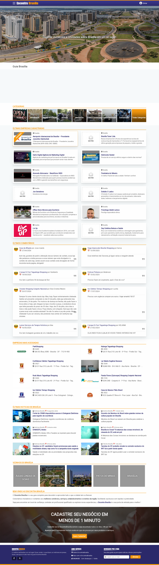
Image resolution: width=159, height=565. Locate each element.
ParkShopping (38, 346)
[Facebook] (14, 558)
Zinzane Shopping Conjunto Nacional (33, 289)
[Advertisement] (79, 86)
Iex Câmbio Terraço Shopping (99, 289)
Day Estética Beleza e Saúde (112, 228)
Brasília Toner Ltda (108, 136)
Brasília (132, 476)
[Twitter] (19, 558)
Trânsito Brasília (108, 444)
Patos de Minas (105, 476)
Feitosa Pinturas (94, 272)
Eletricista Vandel (107, 155)
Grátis (95, 558)
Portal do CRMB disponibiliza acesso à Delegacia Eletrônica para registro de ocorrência (55, 414)
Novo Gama (52, 476)
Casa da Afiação (25, 248)
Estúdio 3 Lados (107, 192)
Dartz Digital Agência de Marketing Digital (48, 155)
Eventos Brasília (108, 411)
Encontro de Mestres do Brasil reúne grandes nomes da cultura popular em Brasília (122, 414)
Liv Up (35, 228)
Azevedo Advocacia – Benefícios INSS (47, 173)
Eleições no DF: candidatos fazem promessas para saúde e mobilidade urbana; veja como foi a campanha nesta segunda (55, 447)
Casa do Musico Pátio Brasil (111, 390)
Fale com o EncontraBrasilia (82, 555)
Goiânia (79, 476)
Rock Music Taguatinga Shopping (45, 376)
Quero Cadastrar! (79, 536)
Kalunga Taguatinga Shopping (112, 346)
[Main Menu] (14, 3)
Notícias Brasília (40, 411)
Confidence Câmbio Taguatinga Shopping (48, 361)
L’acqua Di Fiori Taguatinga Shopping (33, 272)
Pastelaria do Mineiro (109, 173)
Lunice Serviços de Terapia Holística (33, 325)
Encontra (27, 3)
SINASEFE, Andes (39, 430)
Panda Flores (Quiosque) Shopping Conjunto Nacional (121, 376)
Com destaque (86, 558)
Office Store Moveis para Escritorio (46, 210)
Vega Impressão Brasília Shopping (101, 248)
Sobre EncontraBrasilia (81, 552)
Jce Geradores (38, 192)
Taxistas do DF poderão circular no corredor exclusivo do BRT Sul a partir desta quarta (122, 447)
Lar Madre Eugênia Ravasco (111, 361)
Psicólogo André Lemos (110, 210)
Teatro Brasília (107, 427)
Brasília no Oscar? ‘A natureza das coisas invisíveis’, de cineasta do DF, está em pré (122, 431)
